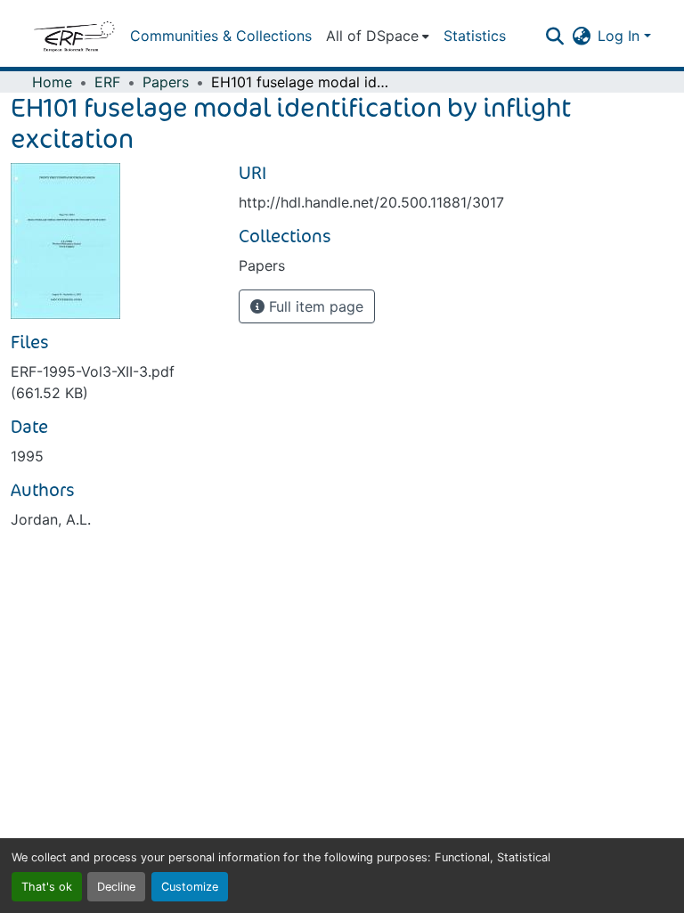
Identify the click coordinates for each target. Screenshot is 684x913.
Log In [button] (621, 36)
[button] (74, 35)
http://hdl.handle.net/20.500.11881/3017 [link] (371, 202)
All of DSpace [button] (372, 36)
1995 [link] (27, 456)
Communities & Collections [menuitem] (221, 36)
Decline (116, 886)
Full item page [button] (314, 306)
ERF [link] (107, 82)
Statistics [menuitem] (475, 36)
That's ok (46, 886)
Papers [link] (165, 82)
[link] (114, 382)
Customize (189, 886)
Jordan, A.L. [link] (51, 519)
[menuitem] (377, 35)
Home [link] (52, 82)
